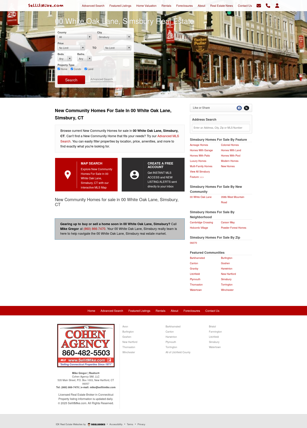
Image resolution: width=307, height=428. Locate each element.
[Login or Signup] (277, 5)
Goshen (225, 263)
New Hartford (228, 274)
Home (63, 69)
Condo (77, 69)
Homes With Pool (230, 155)
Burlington (226, 258)
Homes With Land (231, 150)
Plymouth (195, 279)
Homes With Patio (200, 155)
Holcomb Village (199, 227)
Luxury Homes (198, 161)
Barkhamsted (197, 258)
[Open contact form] (259, 5)
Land (90, 69)
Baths (80, 54)
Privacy (141, 424)
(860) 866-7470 (94, 228)
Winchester (227, 290)
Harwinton (226, 268)
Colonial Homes (230, 145)
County (62, 32)
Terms (130, 424)
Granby (194, 268)
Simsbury (226, 279)
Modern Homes (229, 161)
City (99, 32)
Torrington (227, 284)
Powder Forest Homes (233, 227)
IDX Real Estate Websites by (71, 424)
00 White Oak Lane (201, 197)
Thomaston (196, 284)
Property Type (66, 65)
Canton (194, 263)
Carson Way (228, 222)
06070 (193, 242)
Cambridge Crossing (201, 222)
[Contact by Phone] (268, 5)
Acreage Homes (199, 145)
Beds (61, 54)
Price (61, 43)
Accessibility (116, 424)
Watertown (196, 290)
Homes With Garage (201, 150)
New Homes (228, 166)
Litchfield (195, 274)
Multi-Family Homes (201, 166)
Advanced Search (101, 79)
